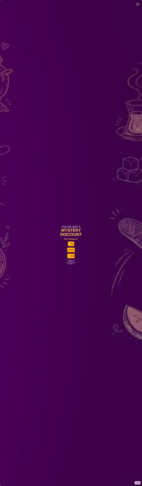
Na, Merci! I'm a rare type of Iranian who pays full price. (71, 260)
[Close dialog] (137, 4)
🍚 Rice (71, 244)
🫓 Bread (71, 256)
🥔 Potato (71, 250)
